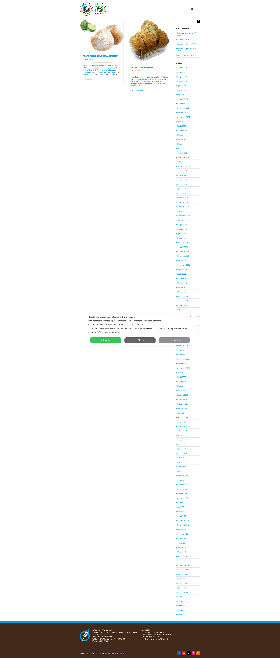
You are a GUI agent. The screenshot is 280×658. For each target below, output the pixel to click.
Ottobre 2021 (182, 310)
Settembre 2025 (183, 117)
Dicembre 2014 (183, 565)
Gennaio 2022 (182, 301)
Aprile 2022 (181, 287)
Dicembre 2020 (183, 354)
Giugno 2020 (182, 381)
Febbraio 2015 (182, 556)
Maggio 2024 (182, 184)
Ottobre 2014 (182, 574)
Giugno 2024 (182, 180)
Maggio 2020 (182, 386)
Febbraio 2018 (182, 453)
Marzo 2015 (181, 552)
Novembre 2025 (183, 108)
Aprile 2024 (181, 189)
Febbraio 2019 (182, 417)
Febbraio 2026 (182, 94)
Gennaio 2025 (182, 153)
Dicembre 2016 (183, 484)
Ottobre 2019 (182, 408)
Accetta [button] (106, 340)
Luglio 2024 (181, 175)
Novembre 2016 (183, 489)
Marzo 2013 (181, 614)
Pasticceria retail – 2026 (186, 44)
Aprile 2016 (181, 507)
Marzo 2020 (181, 390)
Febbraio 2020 (182, 395)
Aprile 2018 (181, 449)
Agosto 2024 (182, 171)
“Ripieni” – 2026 (183, 39)
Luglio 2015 (181, 538)
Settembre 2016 (183, 498)
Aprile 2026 (181, 85)
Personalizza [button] (175, 340)
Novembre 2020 (183, 359)
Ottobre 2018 (182, 431)
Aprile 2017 (181, 471)
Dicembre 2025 (183, 103)
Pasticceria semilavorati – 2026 (187, 34)
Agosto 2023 (182, 220)
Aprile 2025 (181, 139)
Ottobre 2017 (182, 462)
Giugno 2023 (182, 224)
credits (122, 653)
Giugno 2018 (182, 440)
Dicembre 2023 (183, 206)
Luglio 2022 (181, 274)
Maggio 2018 (182, 444)
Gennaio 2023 (182, 247)
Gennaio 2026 (182, 99)
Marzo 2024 (181, 193)
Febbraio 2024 (182, 197)
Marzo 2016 (181, 511)
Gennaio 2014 (182, 596)
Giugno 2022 (182, 278)
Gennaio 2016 (182, 516)
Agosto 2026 (182, 67)
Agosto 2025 (182, 121)
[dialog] (140, 329)
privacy (117, 653)
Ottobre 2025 (182, 112)
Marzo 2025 (181, 144)
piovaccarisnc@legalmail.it (160, 639)
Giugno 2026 (182, 76)
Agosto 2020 (182, 372)
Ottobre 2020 (182, 363)
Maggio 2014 (182, 583)
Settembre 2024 (183, 166)
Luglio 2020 (181, 377)
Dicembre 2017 (182, 457)
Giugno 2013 (181, 610)
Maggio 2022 (182, 283)
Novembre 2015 (183, 525)
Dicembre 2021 (183, 305)
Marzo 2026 (181, 90)
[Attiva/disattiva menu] (198, 9)
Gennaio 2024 (182, 202)
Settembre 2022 (183, 265)
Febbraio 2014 (182, 592)
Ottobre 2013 (182, 605)
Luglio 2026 (181, 72)
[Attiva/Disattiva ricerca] (192, 9)
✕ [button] (191, 316)
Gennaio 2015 (182, 561)
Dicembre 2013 (183, 601)
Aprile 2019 (181, 413)
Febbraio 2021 (182, 345)
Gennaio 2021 (182, 350)
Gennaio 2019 (182, 422)
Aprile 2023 (181, 233)
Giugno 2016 (182, 502)
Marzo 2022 (181, 292)
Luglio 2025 (181, 126)
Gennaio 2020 (182, 399)
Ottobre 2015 (182, 529)
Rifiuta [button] (141, 340)
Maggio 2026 (182, 81)
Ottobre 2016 (182, 493)
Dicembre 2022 (183, 251)
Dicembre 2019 (183, 404)
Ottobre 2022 (182, 260)
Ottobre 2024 (182, 162)
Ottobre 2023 (182, 211)
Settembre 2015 (183, 534)
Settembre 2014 (183, 579)
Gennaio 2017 (182, 480)
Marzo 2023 (181, 238)
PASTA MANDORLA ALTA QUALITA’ (100, 56)
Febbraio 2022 (182, 296)
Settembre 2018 (183, 435)
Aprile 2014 (181, 587)
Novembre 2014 (183, 570)
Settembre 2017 (183, 466)
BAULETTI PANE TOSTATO (143, 67)
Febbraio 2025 (182, 148)
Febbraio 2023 (182, 242)
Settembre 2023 (183, 215)
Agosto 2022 (182, 269)
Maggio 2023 (182, 229)
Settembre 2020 (183, 368)
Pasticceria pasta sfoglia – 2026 (187, 49)
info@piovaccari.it (152, 636)
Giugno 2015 (182, 543)
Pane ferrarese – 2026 (185, 55)
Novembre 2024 (183, 157)
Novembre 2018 (183, 426)
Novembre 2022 (183, 256)
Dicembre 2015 (183, 520)
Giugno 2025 (182, 130)
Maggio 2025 (182, 135)
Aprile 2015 (181, 547)
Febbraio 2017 (182, 475)
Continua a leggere (88, 79)
